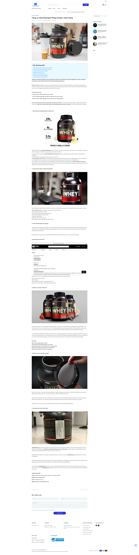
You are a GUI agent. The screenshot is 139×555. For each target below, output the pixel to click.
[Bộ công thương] (60, 539)
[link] (136, 547)
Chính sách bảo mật (86, 525)
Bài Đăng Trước (35, 489)
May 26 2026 (100, 26)
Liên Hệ (58, 8)
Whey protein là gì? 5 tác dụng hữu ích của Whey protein (44, 346)
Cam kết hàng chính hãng (87, 532)
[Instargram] (98, 525)
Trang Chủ (50, 8)
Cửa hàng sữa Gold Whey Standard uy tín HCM (42, 344)
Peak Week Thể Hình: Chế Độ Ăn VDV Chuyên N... (102, 43)
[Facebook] (96, 525)
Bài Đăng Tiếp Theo (83, 489)
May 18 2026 (100, 38)
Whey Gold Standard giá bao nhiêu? (40, 343)
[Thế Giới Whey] (36, 5)
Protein (59, 153)
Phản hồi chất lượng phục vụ (88, 530)
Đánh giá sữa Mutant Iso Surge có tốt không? (42, 349)
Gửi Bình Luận (59, 513)
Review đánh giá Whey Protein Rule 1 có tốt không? (43, 347)
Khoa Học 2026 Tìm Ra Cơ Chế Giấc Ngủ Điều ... (102, 25)
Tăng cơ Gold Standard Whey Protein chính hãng (52, 18)
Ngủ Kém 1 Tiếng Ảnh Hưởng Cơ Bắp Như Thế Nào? (102, 37)
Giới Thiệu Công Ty (35, 525)
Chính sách (65, 8)
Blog (54, 8)
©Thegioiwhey (42, 549)
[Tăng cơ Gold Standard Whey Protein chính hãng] (60, 42)
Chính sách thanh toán (87, 534)
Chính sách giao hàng (86, 527)
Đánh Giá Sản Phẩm (35, 15)
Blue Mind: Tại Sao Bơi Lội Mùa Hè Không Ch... (102, 31)
